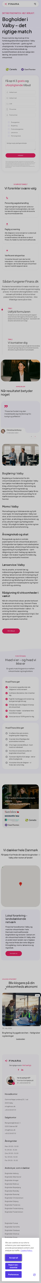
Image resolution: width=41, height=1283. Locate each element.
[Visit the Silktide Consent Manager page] (34, 1274)
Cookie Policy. (27, 1250)
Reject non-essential (13, 1266)
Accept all (13, 1258)
